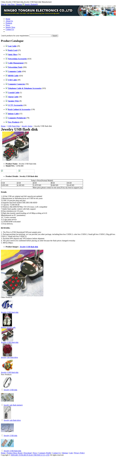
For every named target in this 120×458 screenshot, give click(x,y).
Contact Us (10, 29)
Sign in (3, 4)
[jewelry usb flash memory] (7, 403)
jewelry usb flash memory (13, 405)
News (8, 25)
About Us (9, 21)
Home (8, 19)
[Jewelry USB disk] (7, 388)
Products (9, 23)
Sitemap (19, 4)
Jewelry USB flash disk (29, 247)
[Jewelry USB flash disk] (7, 449)
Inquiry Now (10, 27)
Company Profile (44, 453)
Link (71, 453)
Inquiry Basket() (31, 4)
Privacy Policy (79, 453)
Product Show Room (14, 453)
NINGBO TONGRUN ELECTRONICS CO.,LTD (30, 455)
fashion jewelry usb (8, 327)
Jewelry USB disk (10, 390)
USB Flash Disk (14, 126)
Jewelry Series (27, 126)
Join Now (11, 4)
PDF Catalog (10, 32)
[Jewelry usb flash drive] (7, 418)
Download (28, 453)
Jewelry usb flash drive (9, 357)
